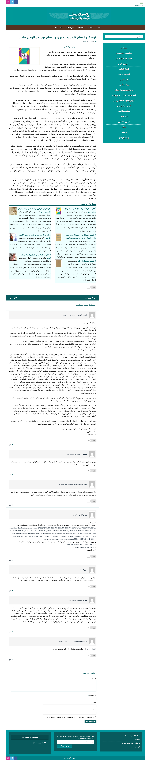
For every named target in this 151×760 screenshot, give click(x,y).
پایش (124, 127)
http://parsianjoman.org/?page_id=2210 (81, 544)
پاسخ (10, 444)
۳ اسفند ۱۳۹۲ (91, 41)
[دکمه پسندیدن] (93, 287)
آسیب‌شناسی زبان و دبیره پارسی (124, 95)
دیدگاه (94, 678)
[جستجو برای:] (124, 37)
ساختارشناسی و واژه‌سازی (124, 90)
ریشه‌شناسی (124, 85)
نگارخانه (71, 28)
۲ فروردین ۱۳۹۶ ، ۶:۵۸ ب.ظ (74, 454)
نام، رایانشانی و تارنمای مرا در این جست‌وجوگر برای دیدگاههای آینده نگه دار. (70, 717)
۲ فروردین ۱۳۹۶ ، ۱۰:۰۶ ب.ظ (70, 515)
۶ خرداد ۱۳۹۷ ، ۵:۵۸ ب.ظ (76, 570)
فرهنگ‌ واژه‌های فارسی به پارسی (130, 743)
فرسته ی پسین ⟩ (14, 298)
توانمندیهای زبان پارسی (124, 59)
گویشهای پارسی (124, 74)
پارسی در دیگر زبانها (124, 106)
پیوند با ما (58, 28)
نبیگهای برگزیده (124, 111)
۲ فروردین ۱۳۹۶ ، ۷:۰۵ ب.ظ (66, 484)
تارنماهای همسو (135, 747)
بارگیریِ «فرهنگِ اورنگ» (86, 261)
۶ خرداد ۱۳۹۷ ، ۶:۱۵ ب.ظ (76, 600)
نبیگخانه (81, 28)
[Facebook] (16, 2)
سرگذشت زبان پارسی (124, 53)
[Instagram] (8, 2)
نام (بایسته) (92, 695)
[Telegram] (12, 2)
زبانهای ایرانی (124, 69)
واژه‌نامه (137, 740)
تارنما (94, 710)
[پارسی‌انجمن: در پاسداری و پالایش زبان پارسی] (79, 23)
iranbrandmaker (79, 641)
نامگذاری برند (91, 649)
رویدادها (124, 48)
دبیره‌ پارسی (124, 80)
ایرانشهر (124, 132)
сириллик (139, 5)
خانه (99, 28)
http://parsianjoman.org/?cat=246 (84, 547)
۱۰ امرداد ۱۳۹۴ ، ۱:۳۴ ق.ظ (69, 315)
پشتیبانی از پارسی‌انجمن (39, 743)
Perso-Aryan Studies (132, 736)
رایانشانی (93, 703)
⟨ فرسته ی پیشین (91, 298)
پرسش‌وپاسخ (124, 138)
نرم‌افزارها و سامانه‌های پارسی (124, 101)
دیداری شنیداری (124, 122)
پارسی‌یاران (124, 116)
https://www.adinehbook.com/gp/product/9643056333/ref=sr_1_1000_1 (70, 539)
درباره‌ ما (91, 28)
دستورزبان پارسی (124, 64)
